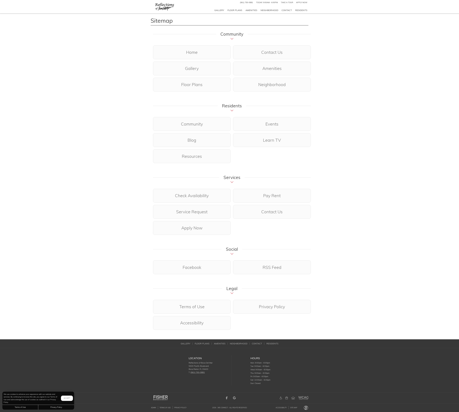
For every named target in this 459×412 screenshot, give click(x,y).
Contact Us (272, 52)
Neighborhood (272, 84)
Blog (192, 140)
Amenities (272, 68)
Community (192, 124)
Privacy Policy (272, 306)
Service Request (192, 211)
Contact (257, 344)
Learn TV (272, 140)
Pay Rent (272, 195)
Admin (153, 408)
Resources (192, 156)
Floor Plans (191, 84)
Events (271, 124)
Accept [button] (67, 398)
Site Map (293, 408)
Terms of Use (192, 306)
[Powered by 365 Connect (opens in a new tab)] (306, 408)
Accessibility (192, 322)
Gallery (192, 68)
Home (192, 52)
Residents (272, 344)
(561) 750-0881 (246, 2)
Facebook (207, 267)
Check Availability (192, 195)
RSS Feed (272, 267)
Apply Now (301, 2)
